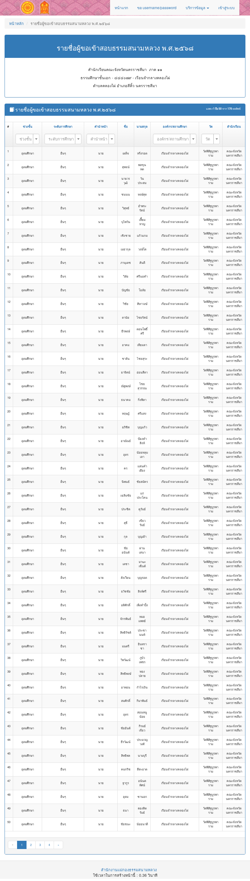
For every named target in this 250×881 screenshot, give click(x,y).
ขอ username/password (157, 7)
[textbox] (26, 139)
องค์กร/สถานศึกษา (175, 126)
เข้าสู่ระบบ (226, 7)
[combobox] (27, 139)
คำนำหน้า (101, 126)
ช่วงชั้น (27, 126)
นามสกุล (142, 126)
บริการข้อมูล (196, 7)
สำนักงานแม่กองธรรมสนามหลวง (129, 869)
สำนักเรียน (234, 126)
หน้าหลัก (16, 23)
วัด (210, 126)
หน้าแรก (121, 7)
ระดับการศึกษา (63, 126)
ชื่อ (126, 126)
